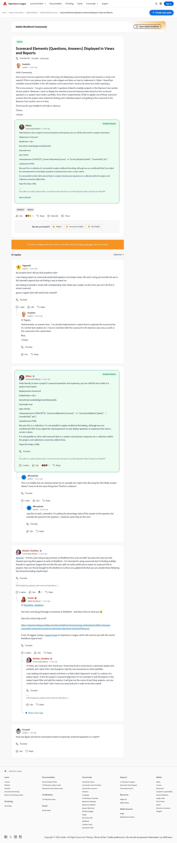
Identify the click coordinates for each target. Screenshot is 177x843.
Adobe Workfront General (49, 13)
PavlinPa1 (26, 64)
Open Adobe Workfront (149, 26)
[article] (67, 286)
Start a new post (86, 244)
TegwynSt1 (26, 265)
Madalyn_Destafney (30, 550)
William (28, 125)
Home (4, 13)
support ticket (51, 635)
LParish (31, 598)
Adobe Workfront (32, 13)
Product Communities (16, 13)
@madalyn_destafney (33, 605)
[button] (161, 12)
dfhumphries (33, 475)
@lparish (20, 557)
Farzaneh (26, 729)
